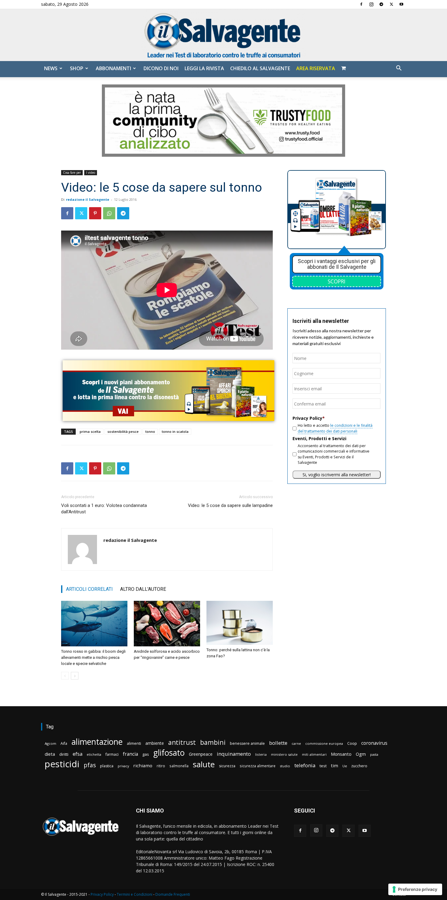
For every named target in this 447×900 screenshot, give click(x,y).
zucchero (359, 765)
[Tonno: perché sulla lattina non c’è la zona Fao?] (239, 623)
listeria (261, 754)
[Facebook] (361, 4)
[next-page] (74, 675)
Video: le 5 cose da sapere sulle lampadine (230, 505)
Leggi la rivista (204, 68)
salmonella (179, 765)
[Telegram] (381, 4)
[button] (398, 69)
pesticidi (62, 764)
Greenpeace (201, 754)
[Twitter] (391, 4)
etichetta (94, 754)
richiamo (142, 765)
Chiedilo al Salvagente (260, 68)
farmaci (112, 754)
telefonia (304, 765)
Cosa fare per (72, 172)
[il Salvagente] (223, 35)
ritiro (161, 765)
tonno (150, 431)
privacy (123, 766)
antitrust (182, 742)
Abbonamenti (113, 68)
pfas (90, 765)
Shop (76, 68)
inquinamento (234, 754)
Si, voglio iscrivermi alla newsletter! (337, 474)
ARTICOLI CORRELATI (89, 589)
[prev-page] (65, 675)
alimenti (134, 743)
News (50, 68)
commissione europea (324, 743)
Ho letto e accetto (335, 428)
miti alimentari (314, 754)
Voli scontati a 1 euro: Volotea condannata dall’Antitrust (104, 509)
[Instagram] (371, 4)
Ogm (361, 754)
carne (296, 743)
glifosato (169, 753)
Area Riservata (315, 68)
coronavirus (374, 743)
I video (90, 172)
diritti (63, 754)
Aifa (64, 743)
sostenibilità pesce (123, 431)
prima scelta (90, 431)
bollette (278, 743)
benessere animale (247, 743)
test (323, 765)
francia (130, 754)
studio (285, 766)
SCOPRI (336, 281)
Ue (344, 766)
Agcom (50, 743)
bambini (213, 742)
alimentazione (97, 741)
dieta (50, 754)
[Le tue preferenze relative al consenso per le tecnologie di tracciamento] (415, 889)
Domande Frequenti (172, 894)
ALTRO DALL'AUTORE (143, 589)
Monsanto (341, 754)
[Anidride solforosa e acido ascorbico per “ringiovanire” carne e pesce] (167, 623)
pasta (374, 754)
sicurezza (227, 765)
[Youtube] (401, 4)
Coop (352, 743)
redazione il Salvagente (87, 199)
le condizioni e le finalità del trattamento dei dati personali (335, 428)
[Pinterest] (95, 213)
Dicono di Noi (161, 68)
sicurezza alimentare (257, 765)
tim (334, 765)
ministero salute (284, 754)
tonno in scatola (175, 431)
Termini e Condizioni (134, 894)
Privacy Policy (102, 894)
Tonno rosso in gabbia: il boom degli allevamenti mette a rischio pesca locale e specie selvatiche (93, 657)
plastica (106, 765)
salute (204, 764)
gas (145, 754)
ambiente (154, 743)
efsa (77, 754)
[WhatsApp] (109, 213)
